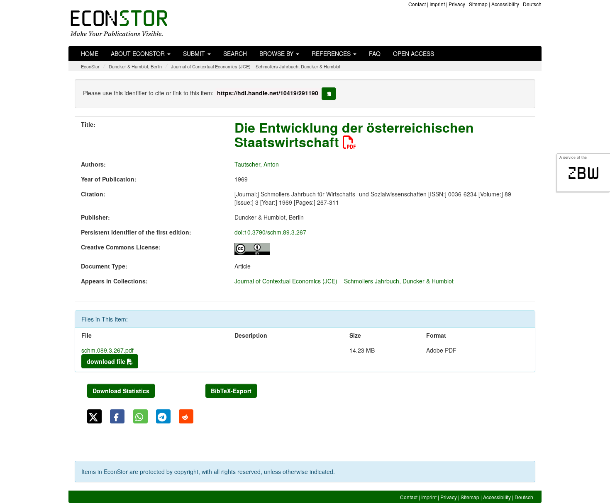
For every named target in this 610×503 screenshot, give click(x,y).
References (332, 53)
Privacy (457, 3)
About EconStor (138, 53)
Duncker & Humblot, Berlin (135, 66)
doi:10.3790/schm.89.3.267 (270, 232)
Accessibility (505, 3)
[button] (94, 416)
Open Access (413, 53)
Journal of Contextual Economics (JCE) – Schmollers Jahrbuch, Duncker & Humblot (255, 66)
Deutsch (532, 3)
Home (89, 53)
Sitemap (478, 3)
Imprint (437, 3)
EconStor (90, 66)
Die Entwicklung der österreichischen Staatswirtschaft (354, 134)
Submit (195, 53)
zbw (584, 173)
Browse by (277, 53)
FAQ (375, 53)
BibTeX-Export (231, 391)
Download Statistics (121, 391)
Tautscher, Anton (256, 164)
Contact (417, 3)
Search (235, 53)
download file (107, 361)
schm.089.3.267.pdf (107, 350)
